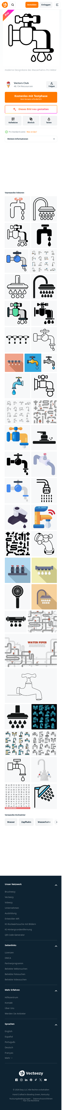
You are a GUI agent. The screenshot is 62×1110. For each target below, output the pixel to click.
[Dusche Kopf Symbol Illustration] (17, 729)
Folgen (52, 86)
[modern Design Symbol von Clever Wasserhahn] (17, 782)
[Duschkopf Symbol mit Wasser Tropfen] (17, 1061)
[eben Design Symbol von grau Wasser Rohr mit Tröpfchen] (17, 888)
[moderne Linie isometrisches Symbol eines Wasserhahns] (17, 835)
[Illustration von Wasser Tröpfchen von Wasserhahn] (40, 469)
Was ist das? (32, 132)
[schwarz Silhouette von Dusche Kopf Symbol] (17, 915)
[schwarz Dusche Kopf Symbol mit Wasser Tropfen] (17, 366)
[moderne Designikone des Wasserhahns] (17, 262)
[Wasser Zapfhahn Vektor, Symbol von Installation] (17, 209)
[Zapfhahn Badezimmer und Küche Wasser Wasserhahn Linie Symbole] (18, 314)
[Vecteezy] (5, 5)
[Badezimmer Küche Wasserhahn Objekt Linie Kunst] (30, 1030)
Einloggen (46, 4)
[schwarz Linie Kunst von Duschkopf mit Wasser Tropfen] (17, 235)
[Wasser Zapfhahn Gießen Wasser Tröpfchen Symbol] (17, 623)
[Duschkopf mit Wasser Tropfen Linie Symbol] (17, 339)
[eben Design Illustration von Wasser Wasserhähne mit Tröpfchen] (17, 862)
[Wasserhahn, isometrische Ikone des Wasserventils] (17, 676)
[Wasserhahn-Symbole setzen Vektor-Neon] (17, 1088)
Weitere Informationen (17, 139)
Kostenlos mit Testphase (31, 97)
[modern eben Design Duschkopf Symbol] (17, 941)
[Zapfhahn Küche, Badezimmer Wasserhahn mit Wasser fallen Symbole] (18, 571)
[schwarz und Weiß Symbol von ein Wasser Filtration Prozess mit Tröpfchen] (17, 446)
